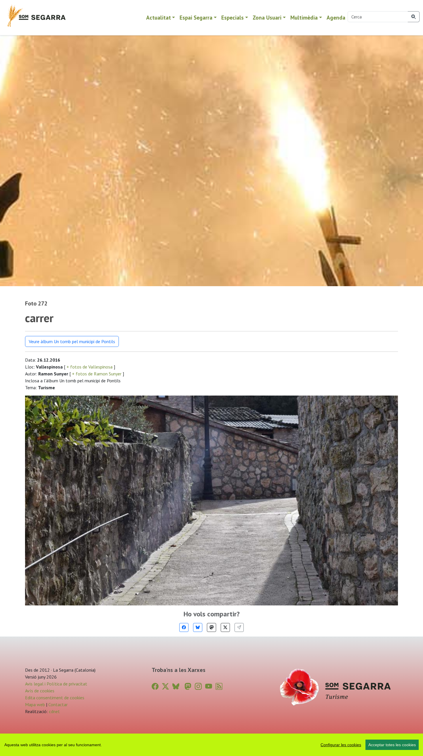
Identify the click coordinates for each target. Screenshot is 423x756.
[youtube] (208, 686)
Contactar (58, 704)
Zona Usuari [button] (267, 17)
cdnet (54, 711)
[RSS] (219, 686)
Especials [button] (232, 17)
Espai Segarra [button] (196, 17)
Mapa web (35, 704)
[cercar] (414, 16)
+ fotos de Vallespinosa (89, 367)
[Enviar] (239, 627)
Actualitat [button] (158, 17)
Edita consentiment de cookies (54, 697)
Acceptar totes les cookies (392, 744)
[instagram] (198, 686)
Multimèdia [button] (304, 17)
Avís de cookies (39, 691)
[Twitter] (225, 627)
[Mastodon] (211, 627)
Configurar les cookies (341, 744)
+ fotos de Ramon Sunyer (97, 374)
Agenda (336, 17)
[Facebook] (183, 627)
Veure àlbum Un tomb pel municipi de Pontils (72, 341)
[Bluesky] (197, 627)
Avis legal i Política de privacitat (56, 684)
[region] (211, 745)
